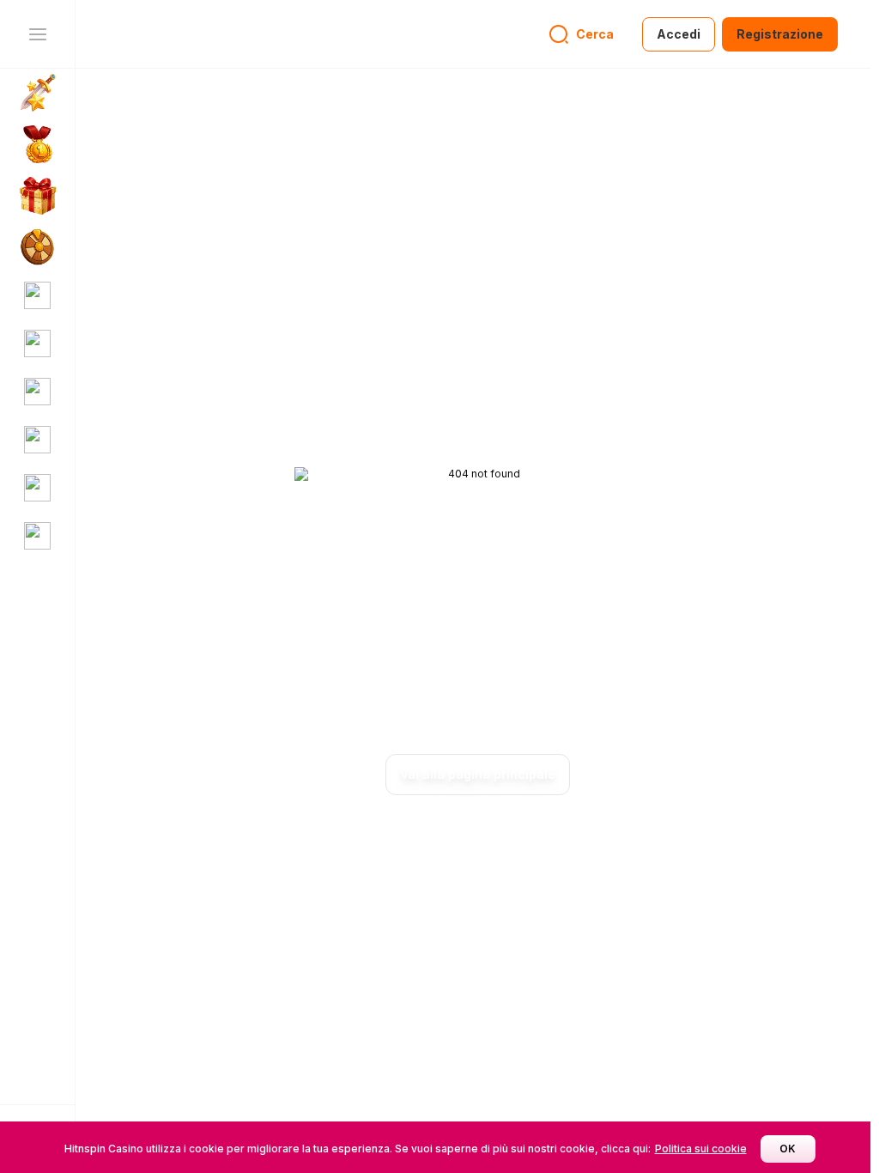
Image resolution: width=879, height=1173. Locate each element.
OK (787, 1148)
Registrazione (780, 34)
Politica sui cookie (701, 1148)
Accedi (678, 34)
